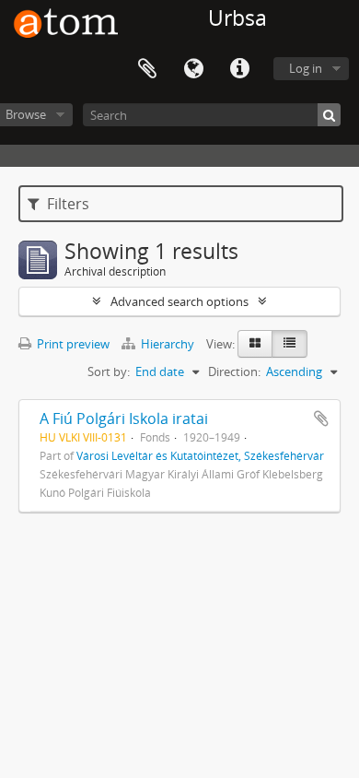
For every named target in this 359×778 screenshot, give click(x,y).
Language (193, 69)
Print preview (72, 344)
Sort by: (108, 371)
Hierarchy (167, 344)
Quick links (239, 69)
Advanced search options (179, 301)
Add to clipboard (321, 418)
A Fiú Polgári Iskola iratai (124, 418)
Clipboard (147, 69)
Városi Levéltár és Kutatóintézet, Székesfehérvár (200, 455)
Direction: (234, 371)
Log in (305, 68)
